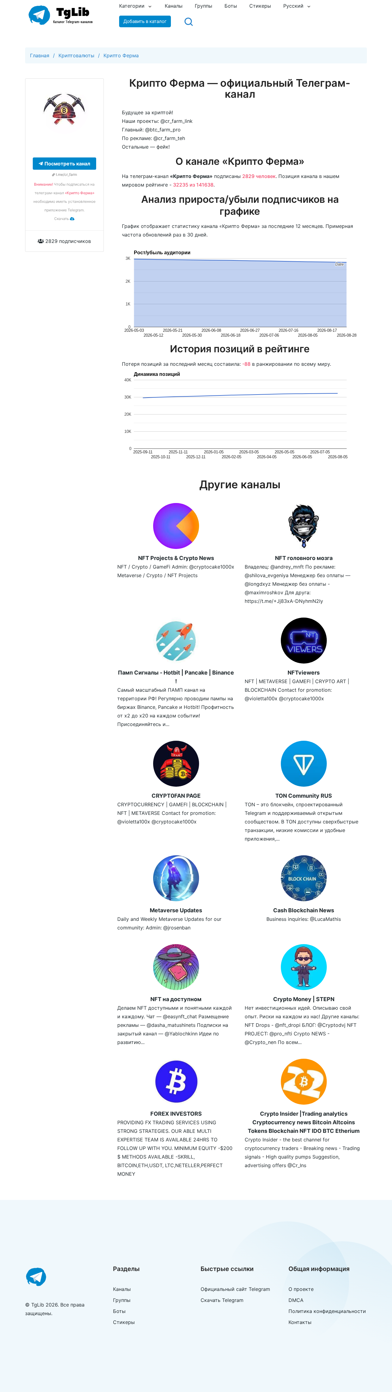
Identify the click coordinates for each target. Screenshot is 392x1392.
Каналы (174, 6)
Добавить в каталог (145, 21)
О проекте (301, 1289)
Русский (293, 6)
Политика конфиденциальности (327, 1311)
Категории (132, 6)
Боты (230, 6)
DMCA (295, 1300)
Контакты (299, 1322)
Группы (203, 6)
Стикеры (260, 6)
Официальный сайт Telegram (235, 1289)
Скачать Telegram (222, 1300)
